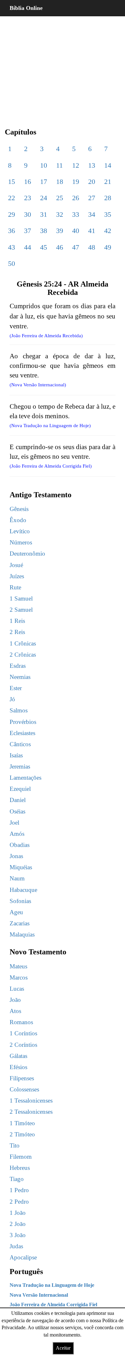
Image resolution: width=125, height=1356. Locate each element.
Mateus (18, 966)
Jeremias (20, 766)
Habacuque (23, 889)
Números (21, 542)
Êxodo (18, 520)
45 (43, 247)
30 (27, 214)
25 (59, 198)
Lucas (17, 988)
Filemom (21, 1156)
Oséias (17, 811)
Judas (16, 1246)
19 (75, 182)
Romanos (21, 1022)
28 (107, 198)
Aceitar (63, 1348)
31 (43, 214)
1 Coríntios (23, 1033)
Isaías (16, 755)
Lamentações (25, 777)
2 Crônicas (23, 654)
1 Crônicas (23, 643)
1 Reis (17, 620)
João (15, 999)
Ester (16, 688)
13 (91, 165)
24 (43, 198)
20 (91, 182)
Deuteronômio (27, 553)
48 (91, 247)
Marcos (19, 977)
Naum (17, 878)
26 (75, 198)
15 (11, 182)
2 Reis (17, 632)
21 (107, 182)
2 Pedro (19, 1201)
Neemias (20, 677)
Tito (15, 1145)
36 (11, 231)
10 (43, 165)
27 (91, 198)
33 (75, 214)
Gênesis (19, 509)
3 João (18, 1235)
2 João (18, 1224)
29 (11, 214)
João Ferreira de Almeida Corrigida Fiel (53, 1304)
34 (91, 214)
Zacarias (19, 923)
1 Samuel (21, 598)
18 (59, 182)
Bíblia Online (26, 8)
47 (75, 247)
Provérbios (23, 721)
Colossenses (24, 1089)
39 (59, 231)
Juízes (17, 576)
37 (27, 231)
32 (59, 214)
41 (91, 231)
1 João (18, 1212)
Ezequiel (20, 788)
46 (59, 247)
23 (27, 198)
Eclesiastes (22, 733)
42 (107, 231)
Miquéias (21, 867)
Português (26, 1271)
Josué (16, 565)
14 (107, 165)
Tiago (17, 1179)
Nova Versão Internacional (39, 1295)
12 (75, 165)
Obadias (19, 845)
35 (107, 214)
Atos (15, 1011)
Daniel (18, 800)
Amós (17, 833)
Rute (15, 587)
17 (43, 182)
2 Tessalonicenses (31, 1111)
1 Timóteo (22, 1123)
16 (27, 182)
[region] (62, 67)
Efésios (18, 1067)
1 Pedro (19, 1190)
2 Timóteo (22, 1134)
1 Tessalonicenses (31, 1100)
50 (11, 263)
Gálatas (18, 1056)
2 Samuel (21, 609)
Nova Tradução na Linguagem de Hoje (52, 1285)
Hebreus (20, 1167)
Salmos (19, 710)
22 (11, 198)
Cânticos (20, 744)
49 (107, 247)
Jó (12, 699)
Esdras (18, 665)
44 (27, 247)
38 (43, 231)
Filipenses (22, 1078)
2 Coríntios (23, 1044)
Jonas (16, 856)
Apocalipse (23, 1257)
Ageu (16, 912)
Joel (14, 822)
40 (75, 231)
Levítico (20, 531)
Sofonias (20, 901)
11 (59, 165)
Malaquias (22, 934)
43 (11, 247)
